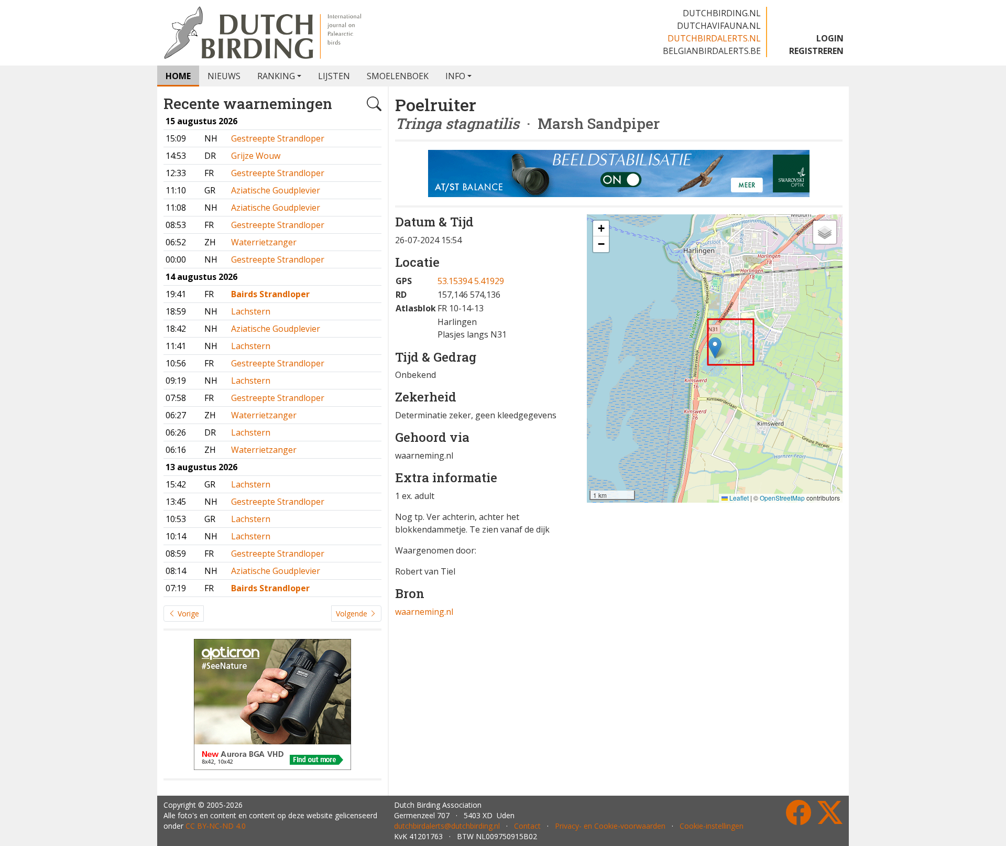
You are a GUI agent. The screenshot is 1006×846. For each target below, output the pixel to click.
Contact (527, 826)
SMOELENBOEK (398, 76)
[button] (714, 348)
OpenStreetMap (782, 497)
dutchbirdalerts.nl (714, 38)
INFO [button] (455, 76)
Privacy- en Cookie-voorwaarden (610, 826)
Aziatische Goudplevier (275, 190)
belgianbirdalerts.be (712, 51)
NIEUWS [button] (223, 76)
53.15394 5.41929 (471, 281)
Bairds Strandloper (270, 294)
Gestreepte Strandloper (277, 138)
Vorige (187, 614)
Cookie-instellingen (711, 826)
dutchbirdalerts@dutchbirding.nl (447, 826)
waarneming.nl (424, 611)
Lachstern (250, 311)
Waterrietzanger (264, 242)
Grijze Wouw (255, 155)
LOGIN (830, 38)
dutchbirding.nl (722, 13)
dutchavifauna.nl (719, 25)
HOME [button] (178, 76)
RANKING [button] (276, 76)
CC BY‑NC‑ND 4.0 (215, 826)
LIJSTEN (334, 76)
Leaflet (738, 497)
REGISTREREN (816, 51)
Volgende (352, 614)
